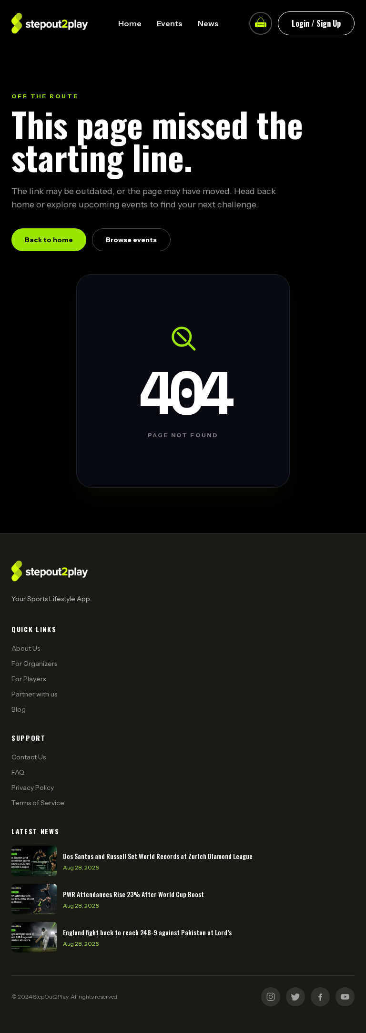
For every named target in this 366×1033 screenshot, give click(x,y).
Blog (18, 709)
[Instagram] (270, 996)
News (208, 23)
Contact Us (28, 757)
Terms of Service (37, 802)
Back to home (49, 239)
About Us (25, 648)
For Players (28, 679)
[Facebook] (320, 996)
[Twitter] (295, 996)
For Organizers (34, 663)
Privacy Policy (32, 787)
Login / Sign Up (316, 23)
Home (130, 23)
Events (170, 23)
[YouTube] (345, 996)
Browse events (131, 239)
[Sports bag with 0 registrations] (260, 23)
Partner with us (34, 694)
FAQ (17, 772)
